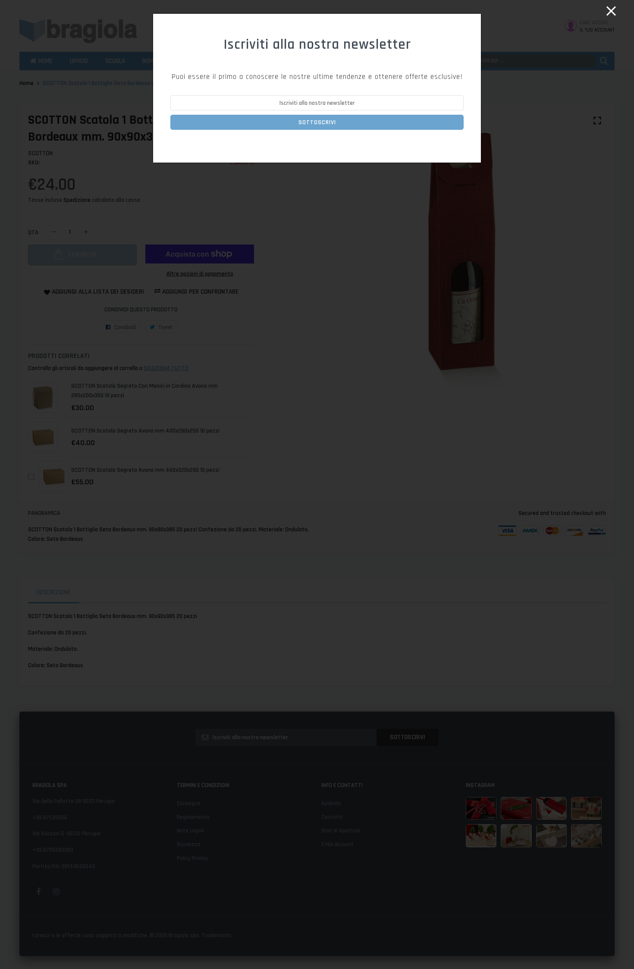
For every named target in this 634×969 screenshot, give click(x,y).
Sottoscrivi (317, 122)
